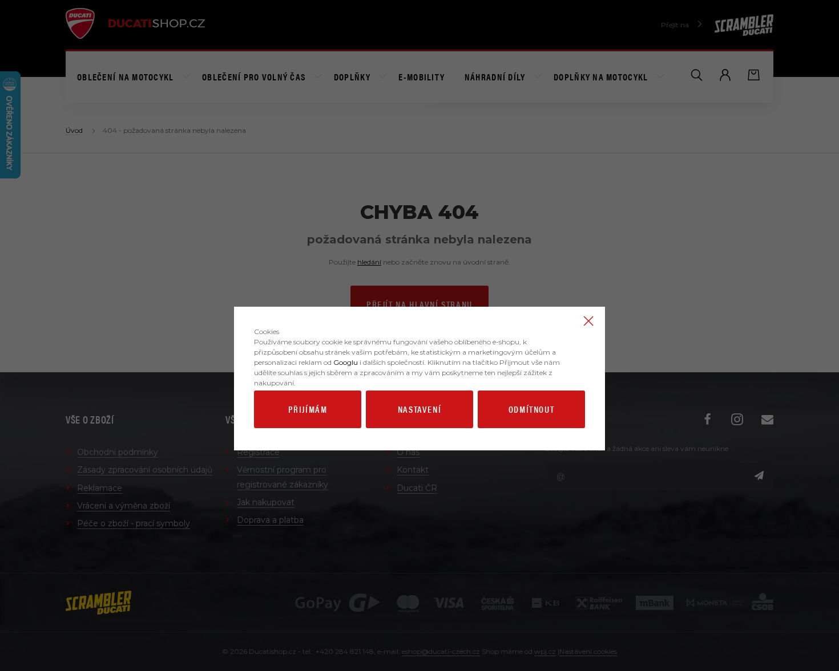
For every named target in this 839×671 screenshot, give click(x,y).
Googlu (345, 362)
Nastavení (419, 409)
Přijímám (308, 409)
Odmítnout (531, 409)
